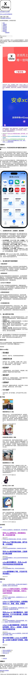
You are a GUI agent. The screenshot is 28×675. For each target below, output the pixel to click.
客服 (7, 16)
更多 (1, 527)
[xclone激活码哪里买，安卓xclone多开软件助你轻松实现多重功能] (15, 559)
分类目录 (5, 658)
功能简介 (5, 25)
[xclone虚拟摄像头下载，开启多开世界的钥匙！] (14, 568)
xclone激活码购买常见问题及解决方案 (16, 139)
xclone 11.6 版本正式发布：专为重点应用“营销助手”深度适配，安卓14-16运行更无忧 (15, 591)
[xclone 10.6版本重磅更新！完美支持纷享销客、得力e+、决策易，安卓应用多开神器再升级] (15, 622)
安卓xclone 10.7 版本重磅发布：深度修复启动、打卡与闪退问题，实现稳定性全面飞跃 (15, 614)
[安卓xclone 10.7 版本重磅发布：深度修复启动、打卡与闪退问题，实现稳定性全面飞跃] (15, 609)
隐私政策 (7, 32)
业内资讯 (5, 29)
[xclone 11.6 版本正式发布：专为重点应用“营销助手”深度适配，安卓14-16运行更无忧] (15, 585)
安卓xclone (5, 653)
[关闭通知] (0, 45)
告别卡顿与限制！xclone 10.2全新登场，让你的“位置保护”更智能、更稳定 (15, 640)
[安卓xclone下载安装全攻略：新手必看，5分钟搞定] (15, 539)
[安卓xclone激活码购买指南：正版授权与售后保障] (14, 548)
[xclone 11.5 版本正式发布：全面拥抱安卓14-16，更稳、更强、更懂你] (15, 598)
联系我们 (5, 31)
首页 (4, 23)
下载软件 (5, 24)
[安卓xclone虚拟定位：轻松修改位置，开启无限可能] (15, 529)
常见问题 (5, 27)
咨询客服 (6, 670)
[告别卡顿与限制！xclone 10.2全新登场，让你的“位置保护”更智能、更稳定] (15, 634)
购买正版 (2, 670)
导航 (4, 16)
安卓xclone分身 (6, 651)
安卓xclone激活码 (7, 650)
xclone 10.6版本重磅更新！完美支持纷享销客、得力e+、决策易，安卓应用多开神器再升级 (15, 627)
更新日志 (5, 28)
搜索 (1, 16)
